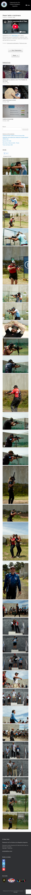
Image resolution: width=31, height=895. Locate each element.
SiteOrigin (15, 892)
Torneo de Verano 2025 (8, 145)
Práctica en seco (23, 43)
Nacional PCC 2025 (7, 141)
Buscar (4, 126)
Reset (15, 55)
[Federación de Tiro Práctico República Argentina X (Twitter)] (3, 863)
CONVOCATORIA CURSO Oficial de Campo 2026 (13, 135)
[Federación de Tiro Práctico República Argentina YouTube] (3, 869)
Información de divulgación (13, 43)
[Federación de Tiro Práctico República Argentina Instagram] (3, 866)
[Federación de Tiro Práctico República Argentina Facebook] (3, 860)
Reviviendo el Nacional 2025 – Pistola (11, 143)
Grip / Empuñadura (15, 50)
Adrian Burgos (15, 35)
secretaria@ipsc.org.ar (7, 851)
